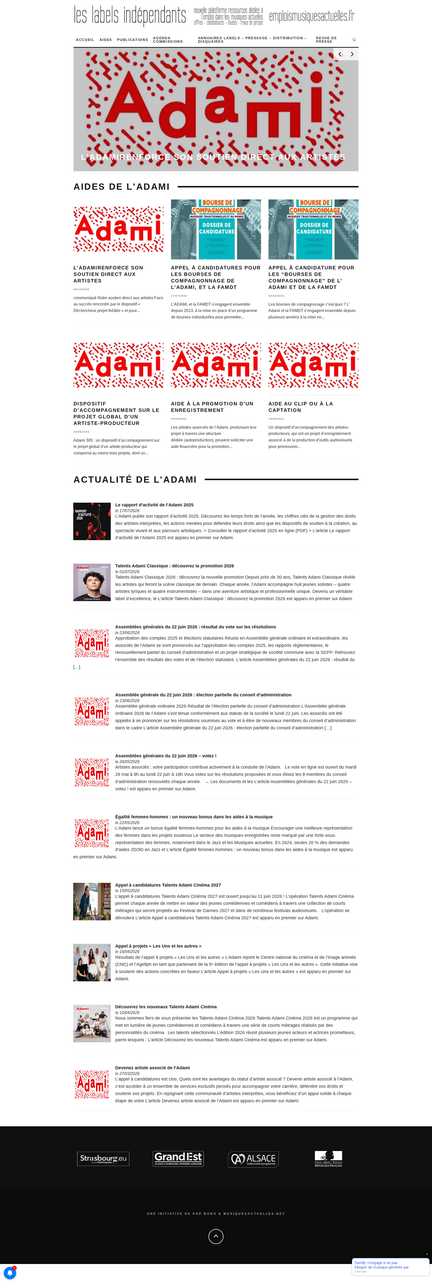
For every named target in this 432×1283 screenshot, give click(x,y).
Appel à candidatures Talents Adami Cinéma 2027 (168, 885)
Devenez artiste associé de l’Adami (152, 1067)
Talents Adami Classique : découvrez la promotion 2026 (174, 565)
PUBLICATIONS (132, 40)
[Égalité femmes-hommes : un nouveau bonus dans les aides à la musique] (92, 833)
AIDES (106, 40)
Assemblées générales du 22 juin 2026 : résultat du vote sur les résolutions (195, 626)
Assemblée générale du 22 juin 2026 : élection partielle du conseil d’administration (203, 694)
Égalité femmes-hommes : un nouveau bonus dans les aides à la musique (194, 816)
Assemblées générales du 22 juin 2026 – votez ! (165, 755)
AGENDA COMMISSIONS (168, 39)
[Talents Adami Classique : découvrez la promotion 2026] (92, 582)
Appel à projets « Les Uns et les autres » (158, 946)
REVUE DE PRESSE (326, 39)
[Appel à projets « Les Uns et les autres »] (92, 962)
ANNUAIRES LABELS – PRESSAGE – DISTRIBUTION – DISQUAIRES (252, 39)
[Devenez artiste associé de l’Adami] (92, 1084)
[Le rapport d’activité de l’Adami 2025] (92, 521)
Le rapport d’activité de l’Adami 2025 (154, 504)
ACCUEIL (85, 40)
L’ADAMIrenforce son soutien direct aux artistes (108, 274)
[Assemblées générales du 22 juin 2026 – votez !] (92, 772)
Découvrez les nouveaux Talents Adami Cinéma (166, 1006)
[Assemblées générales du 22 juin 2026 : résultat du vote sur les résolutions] (92, 643)
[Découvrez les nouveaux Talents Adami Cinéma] (92, 1023)
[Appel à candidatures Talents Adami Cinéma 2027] (92, 901)
